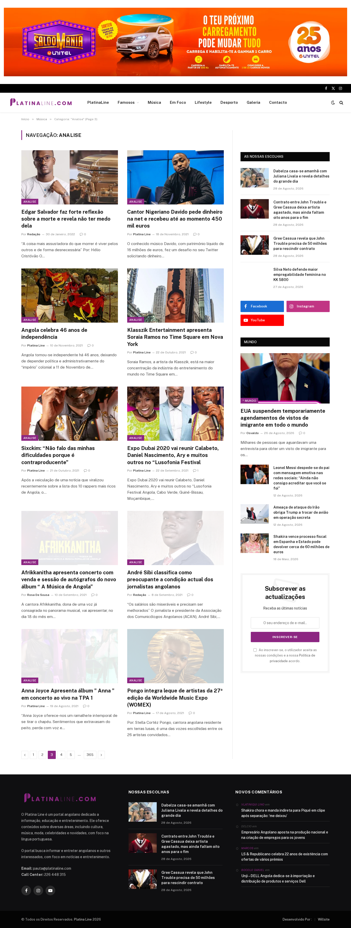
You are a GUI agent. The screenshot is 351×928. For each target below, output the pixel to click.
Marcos (247, 848)
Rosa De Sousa (38, 595)
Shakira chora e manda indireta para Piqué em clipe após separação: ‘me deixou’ (283, 813)
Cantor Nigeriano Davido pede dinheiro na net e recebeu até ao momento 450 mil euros (175, 219)
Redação (33, 234)
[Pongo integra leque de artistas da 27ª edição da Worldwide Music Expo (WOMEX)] (175, 656)
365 (90, 755)
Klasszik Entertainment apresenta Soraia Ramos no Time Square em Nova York (175, 337)
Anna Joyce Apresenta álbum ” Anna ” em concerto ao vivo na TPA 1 (67, 694)
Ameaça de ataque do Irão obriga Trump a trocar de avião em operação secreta (300, 512)
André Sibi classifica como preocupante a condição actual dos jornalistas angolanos (170, 579)
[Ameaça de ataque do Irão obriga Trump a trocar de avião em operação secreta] (255, 514)
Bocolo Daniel (252, 869)
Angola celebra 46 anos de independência (54, 333)
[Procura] (340, 102)
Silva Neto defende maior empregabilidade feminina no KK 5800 (299, 274)
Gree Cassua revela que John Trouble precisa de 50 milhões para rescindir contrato (300, 243)
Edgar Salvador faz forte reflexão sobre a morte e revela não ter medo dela (65, 219)
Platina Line (142, 234)
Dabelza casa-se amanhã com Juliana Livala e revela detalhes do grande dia (301, 176)
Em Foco (178, 102)
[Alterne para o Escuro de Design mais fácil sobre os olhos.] (333, 102)
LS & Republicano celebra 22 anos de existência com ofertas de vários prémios (284, 856)
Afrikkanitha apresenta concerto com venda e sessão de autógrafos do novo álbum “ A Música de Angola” (68, 579)
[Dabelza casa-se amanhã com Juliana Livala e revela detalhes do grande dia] (255, 178)
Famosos (126, 102)
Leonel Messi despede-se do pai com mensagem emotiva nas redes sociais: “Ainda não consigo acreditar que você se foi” (301, 478)
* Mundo (249, 400)
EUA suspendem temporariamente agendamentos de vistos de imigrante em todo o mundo (283, 418)
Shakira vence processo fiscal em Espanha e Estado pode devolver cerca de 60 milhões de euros (301, 544)
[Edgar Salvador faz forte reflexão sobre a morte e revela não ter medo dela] (69, 177)
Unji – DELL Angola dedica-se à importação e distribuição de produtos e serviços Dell (278, 878)
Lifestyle (203, 102)
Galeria (253, 102)
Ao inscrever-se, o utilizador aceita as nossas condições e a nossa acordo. (286, 655)
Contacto (278, 102)
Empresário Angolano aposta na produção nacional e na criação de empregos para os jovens (284, 835)
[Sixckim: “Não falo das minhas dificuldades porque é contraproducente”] (69, 414)
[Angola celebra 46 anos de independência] (69, 295)
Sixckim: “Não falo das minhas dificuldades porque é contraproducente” (58, 455)
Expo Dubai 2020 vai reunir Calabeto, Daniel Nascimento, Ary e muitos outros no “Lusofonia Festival (173, 455)
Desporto (229, 102)
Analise (29, 201)
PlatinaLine (98, 102)
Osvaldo (252, 433)
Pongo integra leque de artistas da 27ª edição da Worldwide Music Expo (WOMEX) (175, 698)
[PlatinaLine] (41, 102)
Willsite (324, 919)
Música (154, 102)
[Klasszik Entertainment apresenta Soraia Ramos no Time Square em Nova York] (175, 295)
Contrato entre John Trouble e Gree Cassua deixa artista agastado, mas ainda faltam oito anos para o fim (299, 210)
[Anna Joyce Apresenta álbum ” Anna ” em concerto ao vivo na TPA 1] (69, 656)
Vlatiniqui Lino (252, 804)
